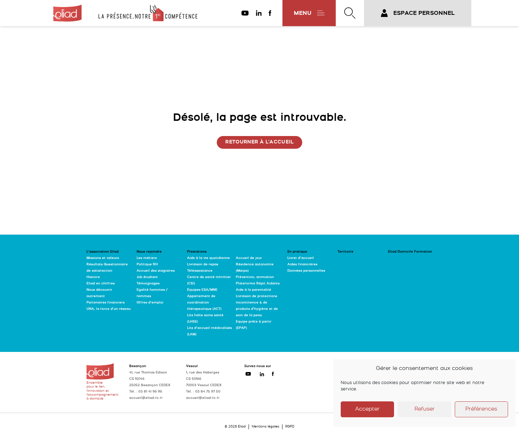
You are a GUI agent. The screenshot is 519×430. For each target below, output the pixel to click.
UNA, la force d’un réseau (108, 309)
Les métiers (147, 258)
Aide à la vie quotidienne (208, 258)
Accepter (367, 409)
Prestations (197, 251)
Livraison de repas (202, 264)
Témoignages (148, 283)
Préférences (481, 409)
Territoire (345, 251)
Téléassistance (200, 270)
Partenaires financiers (105, 302)
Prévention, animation (255, 277)
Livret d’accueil (300, 258)
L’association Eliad (102, 251)
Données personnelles (306, 270)
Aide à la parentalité (253, 289)
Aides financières (302, 264)
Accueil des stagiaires (156, 270)
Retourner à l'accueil (259, 142)
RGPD (289, 426)
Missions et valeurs (102, 258)
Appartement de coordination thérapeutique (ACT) (204, 303)
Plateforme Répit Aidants (258, 283)
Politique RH (147, 264)
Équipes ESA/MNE (202, 289)
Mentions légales (265, 426)
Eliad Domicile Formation (410, 251)
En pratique (297, 251)
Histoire (93, 277)
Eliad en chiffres (100, 283)
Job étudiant (147, 277)
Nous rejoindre (149, 251)
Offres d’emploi (150, 302)
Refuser (424, 409)
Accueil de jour (249, 258)
